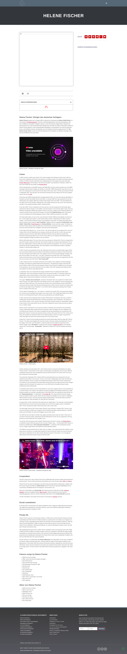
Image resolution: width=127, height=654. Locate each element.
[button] (106, 3)
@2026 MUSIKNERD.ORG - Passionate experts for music (35, 650)
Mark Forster (43, 492)
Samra (70, 481)
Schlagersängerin (32, 122)
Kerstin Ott (47, 394)
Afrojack (55, 496)
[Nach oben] (123, 651)
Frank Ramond (35, 224)
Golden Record (57, 324)
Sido (64, 481)
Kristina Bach (43, 184)
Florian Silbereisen (24, 182)
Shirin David (66, 421)
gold (30, 194)
